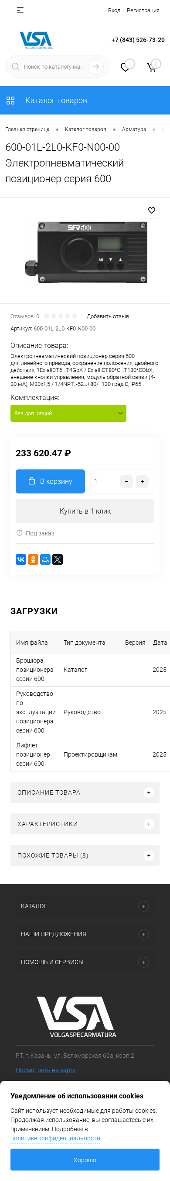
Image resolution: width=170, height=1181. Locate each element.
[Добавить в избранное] (152, 211)
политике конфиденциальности (55, 1138)
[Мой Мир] (45, 559)
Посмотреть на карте (45, 1069)
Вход (114, 10)
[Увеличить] (85, 252)
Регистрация (143, 10)
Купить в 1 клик (85, 511)
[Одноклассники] (33, 559)
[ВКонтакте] (21, 559)
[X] (57, 559)
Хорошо (85, 1160)
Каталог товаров (55, 100)
